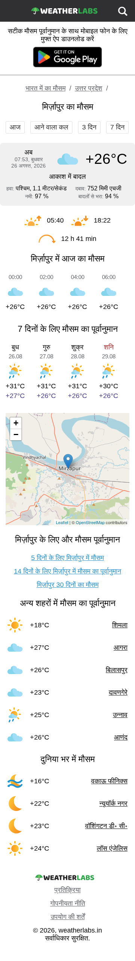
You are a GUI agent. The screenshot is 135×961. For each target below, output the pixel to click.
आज (15, 127)
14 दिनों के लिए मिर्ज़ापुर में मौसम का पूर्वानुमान (67, 571)
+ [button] (16, 423)
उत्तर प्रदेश (88, 88)
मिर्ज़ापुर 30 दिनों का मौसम (68, 584)
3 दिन (89, 127)
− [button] (16, 434)
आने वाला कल (51, 127)
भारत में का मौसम (46, 88)
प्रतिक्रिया (67, 890)
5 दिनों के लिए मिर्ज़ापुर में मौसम (67, 557)
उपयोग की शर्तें (68, 917)
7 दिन (117, 127)
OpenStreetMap (90, 522)
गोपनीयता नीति (67, 903)
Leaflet (62, 522)
